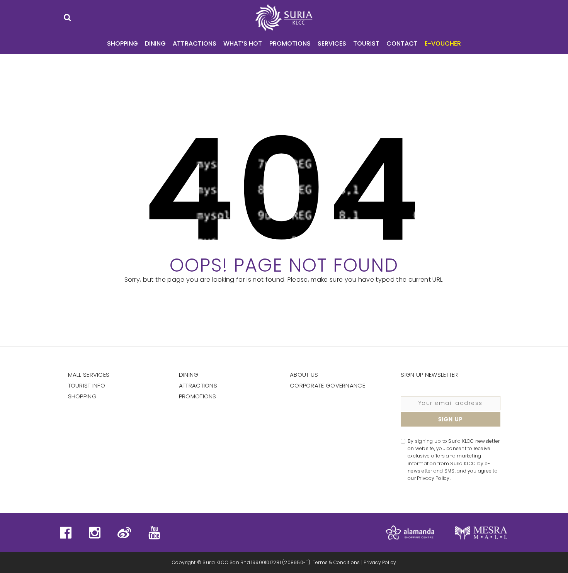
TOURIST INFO (86, 385)
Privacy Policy (380, 562)
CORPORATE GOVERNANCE (327, 385)
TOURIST (366, 43)
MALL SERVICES (89, 375)
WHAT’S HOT (242, 43)
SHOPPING (122, 43)
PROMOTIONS (290, 43)
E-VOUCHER (443, 43)
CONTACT (402, 43)
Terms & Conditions (336, 562)
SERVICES (332, 43)
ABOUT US (304, 375)
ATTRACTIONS (194, 43)
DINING (155, 43)
